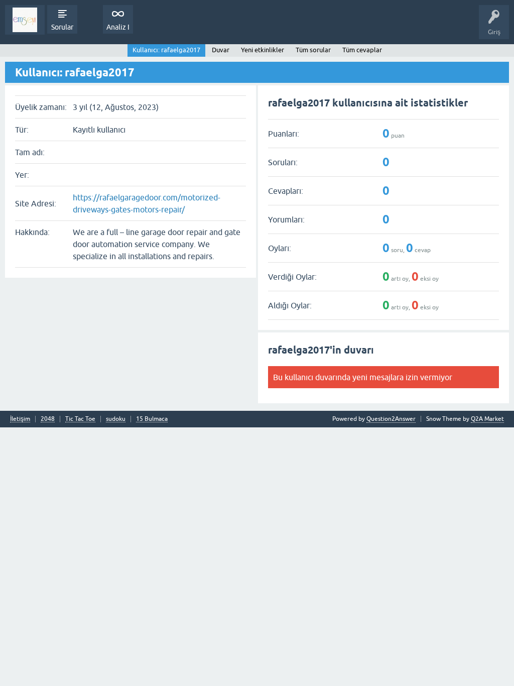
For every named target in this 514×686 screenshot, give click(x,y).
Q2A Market (487, 418)
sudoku (115, 419)
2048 (48, 419)
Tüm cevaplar (362, 50)
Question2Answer (391, 418)
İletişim (20, 419)
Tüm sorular (313, 50)
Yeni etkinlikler (262, 50)
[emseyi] (25, 20)
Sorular (62, 27)
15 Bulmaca (152, 419)
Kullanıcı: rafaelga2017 (166, 50)
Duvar (220, 50)
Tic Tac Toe (80, 419)
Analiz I (118, 27)
